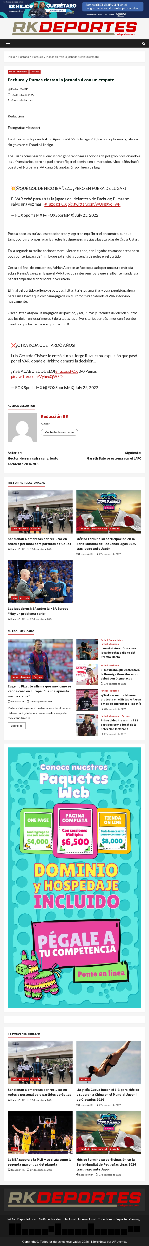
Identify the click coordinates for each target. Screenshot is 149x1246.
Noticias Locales (50, 1219)
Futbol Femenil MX (111, 640)
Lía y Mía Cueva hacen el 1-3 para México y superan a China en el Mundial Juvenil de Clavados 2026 (107, 1094)
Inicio (11, 1219)
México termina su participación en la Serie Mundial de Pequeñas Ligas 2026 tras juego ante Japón (106, 544)
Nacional (85, 1079)
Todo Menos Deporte (112, 1219)
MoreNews (98, 1241)
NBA (14, 598)
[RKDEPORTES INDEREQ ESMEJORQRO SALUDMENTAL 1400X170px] (74, 8)
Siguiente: (114, 455)
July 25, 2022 (86, 215)
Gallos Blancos (20, 528)
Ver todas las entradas (59, 432)
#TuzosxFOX (55, 204)
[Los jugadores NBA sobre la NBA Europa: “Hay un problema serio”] (40, 581)
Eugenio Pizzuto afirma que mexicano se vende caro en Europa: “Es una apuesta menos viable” (39, 691)
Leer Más (18, 726)
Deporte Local (26, 1219)
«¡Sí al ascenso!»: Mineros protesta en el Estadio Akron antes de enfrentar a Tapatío (87, 700)
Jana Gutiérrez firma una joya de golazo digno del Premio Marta (87, 649)
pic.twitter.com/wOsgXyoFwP (94, 204)
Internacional (99, 528)
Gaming (134, 1219)
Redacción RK (19, 89)
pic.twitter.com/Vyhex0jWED (37, 376)
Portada (35, 71)
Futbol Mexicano (18, 71)
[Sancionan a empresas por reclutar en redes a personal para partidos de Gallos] (40, 512)
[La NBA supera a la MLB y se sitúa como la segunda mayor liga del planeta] (40, 1132)
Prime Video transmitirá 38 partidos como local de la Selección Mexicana (87, 725)
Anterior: (33, 458)
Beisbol (85, 528)
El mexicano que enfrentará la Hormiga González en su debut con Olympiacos (87, 674)
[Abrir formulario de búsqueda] (143, 43)
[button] (8, 43)
